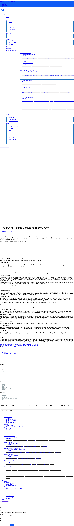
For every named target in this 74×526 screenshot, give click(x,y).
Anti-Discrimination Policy (13, 135)
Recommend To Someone (13, 121)
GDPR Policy (11, 128)
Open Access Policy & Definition (14, 124)
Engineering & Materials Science (25, 87)
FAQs (3, 399)
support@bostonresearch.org (5, 371)
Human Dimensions (35, 344)
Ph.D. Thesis (11, 44)
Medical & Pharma (23, 104)
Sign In (3, 503)
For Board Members (9, 20)
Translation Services (12, 42)
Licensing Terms (11, 137)
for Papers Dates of (7, 1)
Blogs (5, 145)
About (7, 17)
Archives (4, 4)
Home (5, 14)
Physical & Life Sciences (24, 61)
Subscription (4, 5)
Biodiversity (2, 344)
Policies (7, 123)
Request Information (12, 119)
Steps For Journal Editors (13, 24)
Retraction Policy (12, 141)
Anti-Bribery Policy (12, 134)
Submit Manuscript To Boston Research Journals (11, 353)
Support (5, 113)
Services (8, 39)
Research (10, 223)
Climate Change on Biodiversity (16, 344)
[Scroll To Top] (37, 510)
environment (29, 344)
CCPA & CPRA (11, 132)
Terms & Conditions (12, 139)
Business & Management (24, 78)
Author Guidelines (12, 35)
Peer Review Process (10, 48)
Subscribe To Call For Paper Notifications (9, 398)
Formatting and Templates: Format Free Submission (18, 36)
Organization (6, 15)
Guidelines (10, 22)
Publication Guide (5, 3)
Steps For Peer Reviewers (13, 25)
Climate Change (5, 223)
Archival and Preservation (11, 50)
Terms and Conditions (6, 396)
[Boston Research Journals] (5, 12)
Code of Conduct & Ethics (11, 18)
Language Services (12, 40)
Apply (10, 31)
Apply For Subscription (13, 117)
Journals (6, 51)
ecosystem (25, 344)
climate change (8, 344)
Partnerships (8, 46)
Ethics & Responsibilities (13, 29)
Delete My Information (6, 388)
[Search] (11, 410)
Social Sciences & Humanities (25, 53)
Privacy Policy (11, 143)
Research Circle (11, 27)
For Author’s (8, 33)
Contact (3, 6)
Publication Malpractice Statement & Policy (16, 126)
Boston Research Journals (7, 231)
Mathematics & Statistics (24, 96)
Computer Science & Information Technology (28, 70)
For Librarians (8, 116)
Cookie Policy (11, 130)
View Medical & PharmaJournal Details (26, 107)
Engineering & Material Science (30, 255)
